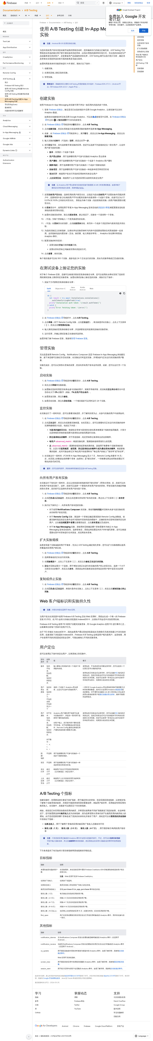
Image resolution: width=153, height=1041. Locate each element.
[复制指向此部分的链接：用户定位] (57, 647)
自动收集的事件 (116, 968)
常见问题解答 (119, 1012)
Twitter (76, 1005)
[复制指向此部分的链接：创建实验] (57, 98)
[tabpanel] (85, 302)
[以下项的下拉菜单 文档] (53, 3)
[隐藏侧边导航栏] (28, 1036)
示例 (69, 15)
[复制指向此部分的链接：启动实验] (54, 375)
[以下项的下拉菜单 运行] (42, 3)
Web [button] (91, 288)
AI (26, 15)
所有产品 (120, 1026)
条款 (36, 1036)
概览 (4, 15)
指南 (36, 997)
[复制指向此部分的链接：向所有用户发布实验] (70, 477)
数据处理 (118, 690)
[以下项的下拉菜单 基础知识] (20, 15)
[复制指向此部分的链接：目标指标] (54, 858)
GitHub (37, 1012)
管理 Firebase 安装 (79, 338)
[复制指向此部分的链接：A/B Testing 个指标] (74, 793)
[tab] (49, 288)
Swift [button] (49, 288)
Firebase (43, 23)
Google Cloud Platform (103, 1026)
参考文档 (60, 15)
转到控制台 (139, 3)
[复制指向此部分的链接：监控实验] (54, 408)
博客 (129, 3)
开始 (143, 31)
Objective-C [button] (60, 288)
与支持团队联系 (119, 997)
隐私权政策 (45, 1036)
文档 (48, 3)
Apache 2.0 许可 (109, 976)
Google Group (119, 1005)
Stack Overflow (119, 1001)
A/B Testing (30, 10)
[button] (14, 41)
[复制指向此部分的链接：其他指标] (54, 925)
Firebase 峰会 (79, 1001)
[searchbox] (16, 23)
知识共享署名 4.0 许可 (72, 976)
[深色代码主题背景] (120, 293)
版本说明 (117, 1009)
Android (65, 1026)
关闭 (132, 31)
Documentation (11, 10)
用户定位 (80, 188)
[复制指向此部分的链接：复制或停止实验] (64, 579)
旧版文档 (117, 1016)
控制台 (56, 110)
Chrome (76, 1026)
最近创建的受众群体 (107, 694)
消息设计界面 (104, 207)
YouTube (77, 1009)
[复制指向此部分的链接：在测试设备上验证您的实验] (88, 268)
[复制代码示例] (124, 293)
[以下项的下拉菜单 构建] (31, 3)
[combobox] (87, 3)
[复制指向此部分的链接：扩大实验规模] (60, 540)
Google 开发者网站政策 (51, 978)
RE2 (116, 673)
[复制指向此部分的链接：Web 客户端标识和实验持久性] (93, 601)
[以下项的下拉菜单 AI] (30, 15)
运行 (37, 3)
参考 (36, 1001)
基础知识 (14, 15)
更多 (60, 3)
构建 (26, 3)
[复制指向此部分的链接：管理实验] (57, 348)
